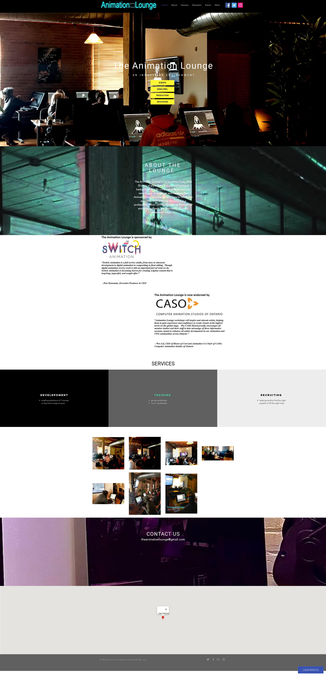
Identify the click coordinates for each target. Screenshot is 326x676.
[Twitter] (234, 5)
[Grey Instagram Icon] (223, 659)
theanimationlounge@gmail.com (163, 539)
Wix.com (143, 659)
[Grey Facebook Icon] (213, 659)
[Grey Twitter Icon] (208, 659)
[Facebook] (227, 5)
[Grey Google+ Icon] (218, 659)
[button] (137, 260)
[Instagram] (240, 5)
